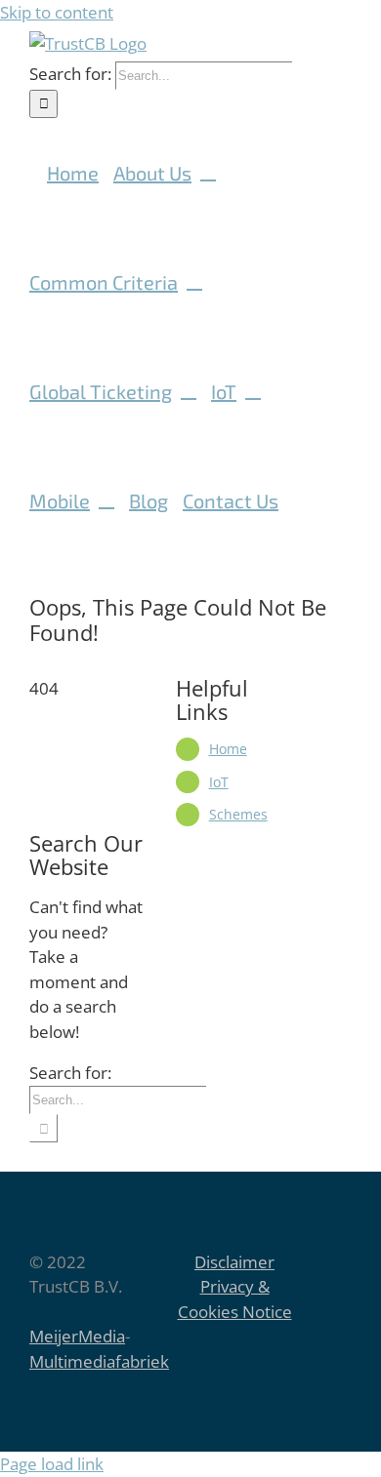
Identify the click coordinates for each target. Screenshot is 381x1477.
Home (228, 748)
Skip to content (56, 12)
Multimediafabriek (99, 1361)
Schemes (238, 814)
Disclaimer (234, 1262)
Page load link (52, 1464)
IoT (219, 782)
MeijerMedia (77, 1336)
